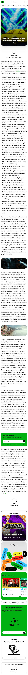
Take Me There (14, 658)
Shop (23, 602)
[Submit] (24, 441)
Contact (5, 602)
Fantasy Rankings (11, 5)
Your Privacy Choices (19, 664)
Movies (14, 35)
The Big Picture (6, 594)
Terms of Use (7, 664)
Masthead (14, 602)
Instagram (13, 669)
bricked (18, 71)
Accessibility (13, 666)
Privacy (12, 664)
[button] (14, 2)
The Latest (4, 5)
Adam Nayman (8, 537)
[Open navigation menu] (25, 2)
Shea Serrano (15, 55)
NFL (23, 5)
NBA (19, 5)
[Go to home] (2, 2)
